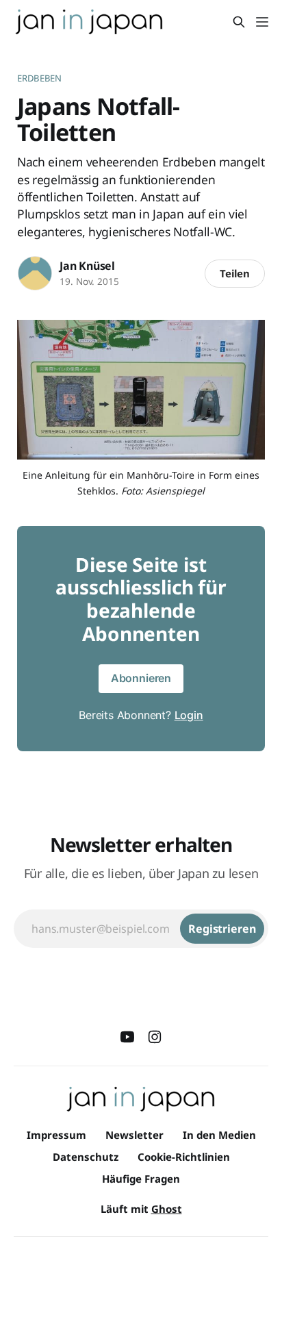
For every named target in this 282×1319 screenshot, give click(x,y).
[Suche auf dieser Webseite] (239, 22)
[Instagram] (155, 1037)
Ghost (166, 1209)
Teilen (235, 273)
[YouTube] (127, 1037)
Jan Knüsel (87, 265)
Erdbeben (39, 78)
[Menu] (262, 22)
